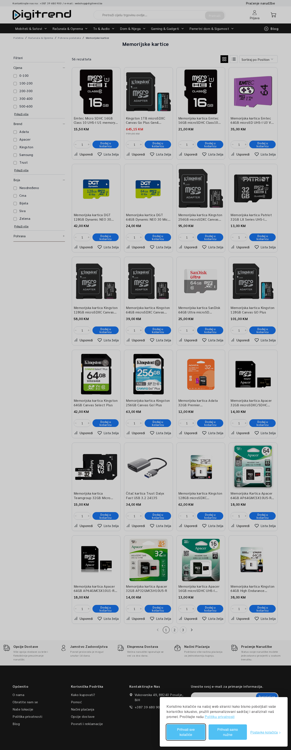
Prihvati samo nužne (227, 732)
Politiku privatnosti (220, 716)
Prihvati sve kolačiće (186, 732)
